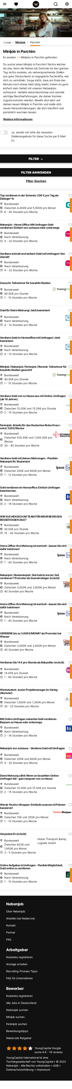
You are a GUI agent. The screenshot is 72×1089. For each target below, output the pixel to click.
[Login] (67, 4)
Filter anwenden (36, 172)
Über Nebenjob (15, 911)
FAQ (8, 939)
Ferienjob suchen (16, 1024)
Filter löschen (36, 181)
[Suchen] (57, 4)
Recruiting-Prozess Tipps (21, 971)
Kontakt (11, 925)
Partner (10, 932)
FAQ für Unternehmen (19, 978)
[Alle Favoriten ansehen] (16, 4)
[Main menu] (4, 4)
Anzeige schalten (16, 964)
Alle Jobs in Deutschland (21, 1002)
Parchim (35, 42)
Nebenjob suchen (17, 1010)
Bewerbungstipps (17, 1031)
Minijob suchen (15, 1017)
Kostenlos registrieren (19, 957)
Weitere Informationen (18, 119)
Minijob (20, 42)
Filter (34, 159)
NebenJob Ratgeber (18, 1038)
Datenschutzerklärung (20, 1069)
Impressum (43, 1069)
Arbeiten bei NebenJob (20, 918)
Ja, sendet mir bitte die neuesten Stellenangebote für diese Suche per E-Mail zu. (38, 136)
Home (7, 42)
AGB (56, 1065)
